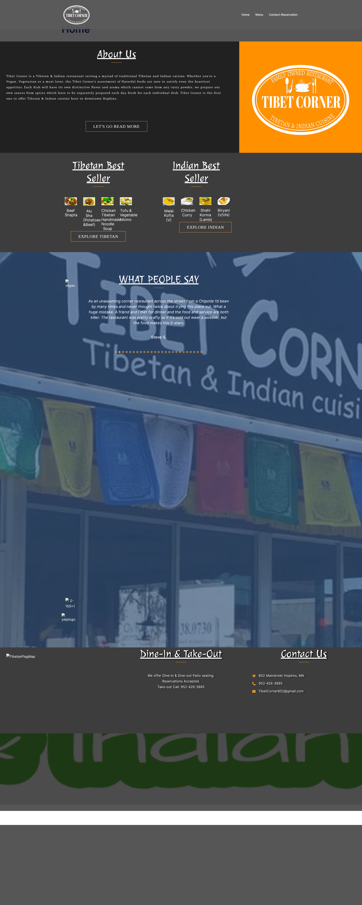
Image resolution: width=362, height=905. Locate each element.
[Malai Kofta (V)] (169, 201)
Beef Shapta (71, 212)
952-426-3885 (193, 760)
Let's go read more (116, 126)
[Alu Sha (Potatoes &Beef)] (89, 201)
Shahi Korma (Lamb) (205, 215)
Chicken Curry (188, 212)
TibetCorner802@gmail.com (281, 764)
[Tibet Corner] (76, 14)
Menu (259, 14)
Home (246, 14)
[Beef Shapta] (71, 201)
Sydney (136, 891)
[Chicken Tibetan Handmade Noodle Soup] (107, 201)
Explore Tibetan (98, 236)
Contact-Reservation (283, 14)
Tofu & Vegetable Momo (128, 215)
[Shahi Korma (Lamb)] (205, 201)
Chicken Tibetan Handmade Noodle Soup (111, 219)
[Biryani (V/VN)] (224, 201)
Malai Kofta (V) (169, 215)
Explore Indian (205, 227)
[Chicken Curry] (187, 201)
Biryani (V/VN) (224, 212)
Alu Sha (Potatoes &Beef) (92, 218)
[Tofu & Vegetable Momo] (126, 201)
